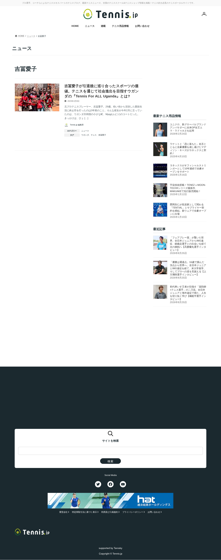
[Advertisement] (179, 86)
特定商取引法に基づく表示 (84, 512)
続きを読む (134, 143)
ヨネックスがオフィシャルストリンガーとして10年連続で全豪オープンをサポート (188, 168)
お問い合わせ (154, 512)
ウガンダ (85, 135)
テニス (94, 135)
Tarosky (118, 548)
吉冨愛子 (102, 135)
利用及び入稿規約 (109, 512)
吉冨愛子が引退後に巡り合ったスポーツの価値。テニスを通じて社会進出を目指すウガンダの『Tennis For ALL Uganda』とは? (101, 91)
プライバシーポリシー (132, 512)
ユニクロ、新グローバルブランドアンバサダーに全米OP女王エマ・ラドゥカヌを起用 (188, 127)
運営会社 (63, 512)
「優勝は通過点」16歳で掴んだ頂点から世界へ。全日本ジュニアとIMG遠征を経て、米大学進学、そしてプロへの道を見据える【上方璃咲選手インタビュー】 (188, 268)
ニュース (85, 131)
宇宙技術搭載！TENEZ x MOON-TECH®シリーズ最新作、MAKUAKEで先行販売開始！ (188, 188)
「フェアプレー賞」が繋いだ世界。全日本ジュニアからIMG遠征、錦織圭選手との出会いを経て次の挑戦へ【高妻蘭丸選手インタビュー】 (188, 243)
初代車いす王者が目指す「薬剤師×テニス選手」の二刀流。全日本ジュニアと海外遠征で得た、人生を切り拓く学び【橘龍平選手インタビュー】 (188, 293)
